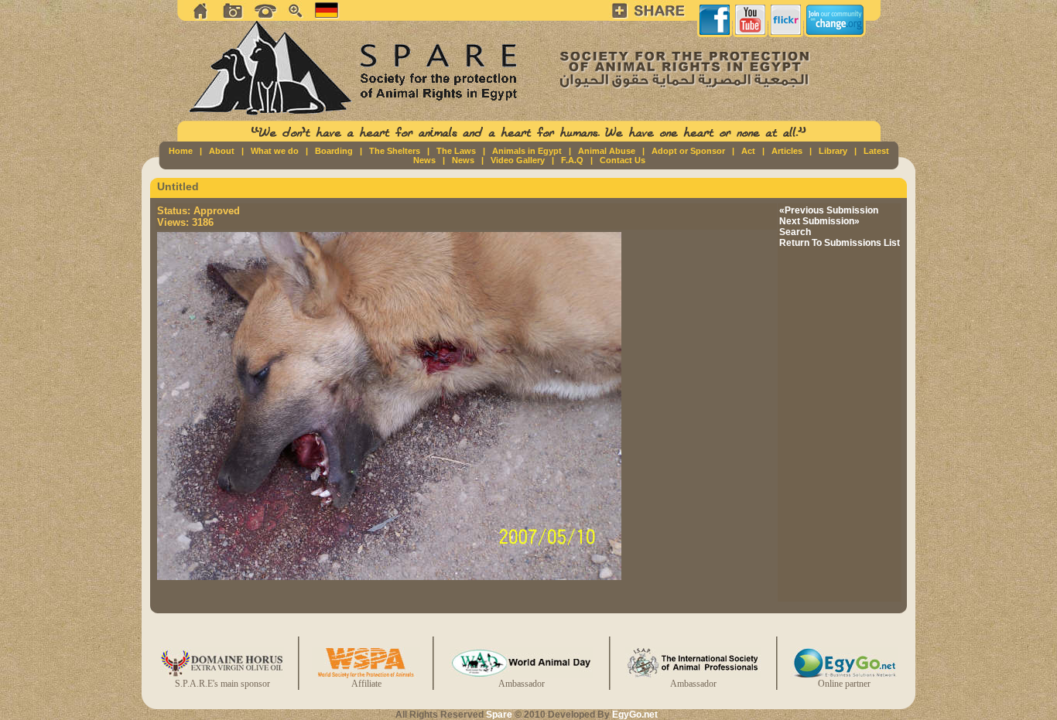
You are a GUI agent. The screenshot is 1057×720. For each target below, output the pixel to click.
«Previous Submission (828, 210)
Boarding (334, 150)
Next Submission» (819, 221)
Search (795, 232)
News (463, 160)
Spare (499, 714)
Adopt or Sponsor (688, 150)
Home (181, 150)
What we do (275, 150)
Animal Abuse (606, 150)
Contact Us (622, 160)
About (221, 150)
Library (833, 150)
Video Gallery (518, 160)
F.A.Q (572, 160)
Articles (786, 150)
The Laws (456, 150)
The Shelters (394, 150)
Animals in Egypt (527, 150)
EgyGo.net (635, 714)
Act (748, 150)
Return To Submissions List (839, 242)
